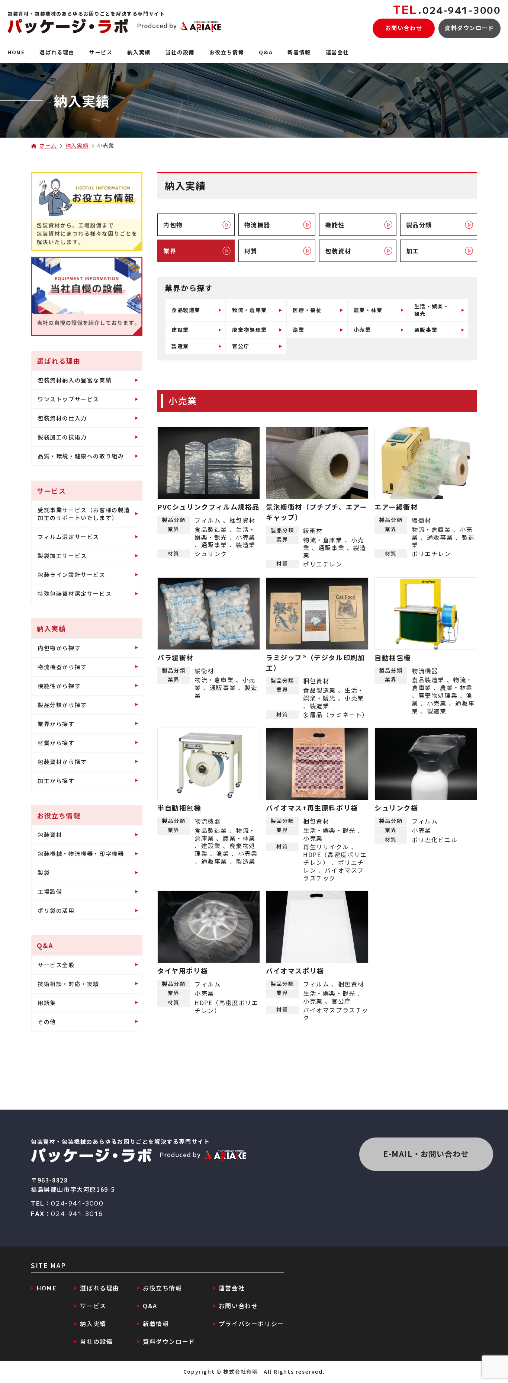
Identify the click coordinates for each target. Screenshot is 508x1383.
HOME (46, 1287)
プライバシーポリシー (251, 1323)
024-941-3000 (447, 9)
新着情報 (156, 1323)
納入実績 (77, 145)
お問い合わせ (403, 28)
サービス (93, 1305)
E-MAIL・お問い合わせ (426, 1153)
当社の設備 (96, 1341)
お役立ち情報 (162, 1287)
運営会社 (232, 1287)
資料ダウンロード (469, 28)
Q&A (150, 1305)
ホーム (48, 145)
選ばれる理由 (99, 1287)
